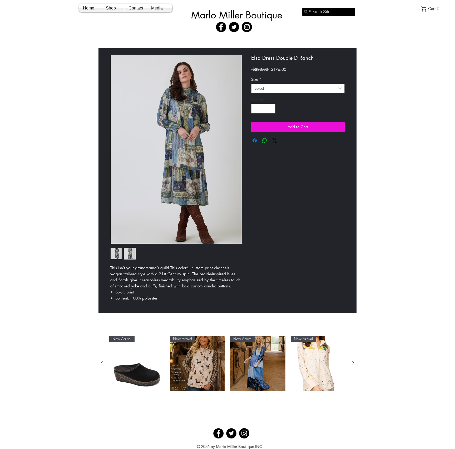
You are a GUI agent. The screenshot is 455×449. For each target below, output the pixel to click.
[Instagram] (247, 27)
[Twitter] (234, 27)
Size (256, 79)
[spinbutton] (263, 108)
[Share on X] (274, 140)
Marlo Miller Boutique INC (239, 446)
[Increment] (271, 108)
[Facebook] (221, 27)
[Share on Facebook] (254, 140)
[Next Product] (353, 363)
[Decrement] (255, 108)
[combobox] (298, 88)
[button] (432, 9)
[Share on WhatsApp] (264, 140)
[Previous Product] (101, 363)
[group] (227, 378)
